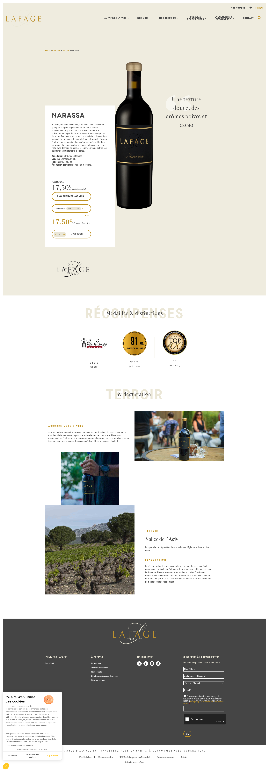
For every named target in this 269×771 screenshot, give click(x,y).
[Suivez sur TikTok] (158, 663)
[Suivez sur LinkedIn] (139, 663)
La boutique (96, 663)
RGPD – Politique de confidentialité (135, 757)
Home (47, 50)
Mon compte (238, 8)
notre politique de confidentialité (201, 702)
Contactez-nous (98, 680)
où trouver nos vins (71, 196)
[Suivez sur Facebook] (145, 663)
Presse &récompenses (195, 18)
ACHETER (78, 234)
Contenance (60, 208)
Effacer (85, 215)
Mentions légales (105, 757)
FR (257, 8)
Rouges (65, 50)
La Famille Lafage (115, 18)
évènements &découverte (223, 18)
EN (261, 8)
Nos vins (142, 18)
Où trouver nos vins (99, 668)
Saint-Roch (49, 663)
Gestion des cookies (165, 757)
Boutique (56, 50)
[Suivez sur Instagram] (152, 663)
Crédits (184, 757)
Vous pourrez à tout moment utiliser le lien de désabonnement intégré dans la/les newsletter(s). (203, 708)
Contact (248, 18)
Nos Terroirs (167, 18)
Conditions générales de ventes (104, 676)
